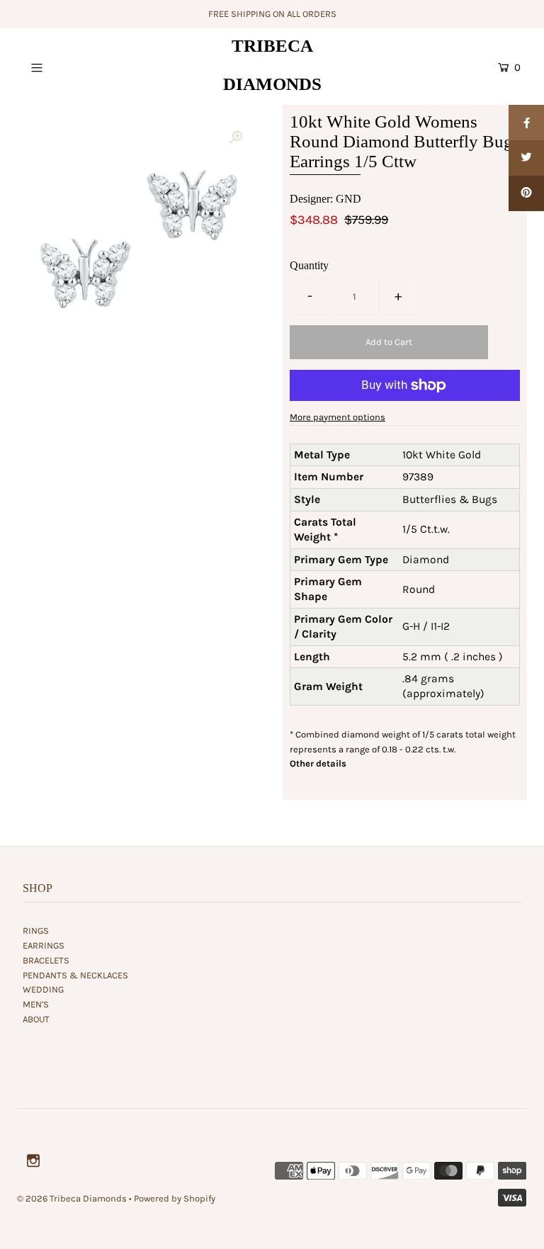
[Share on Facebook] (526, 122)
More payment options (337, 417)
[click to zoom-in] (235, 138)
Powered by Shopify (174, 1198)
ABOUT (36, 1019)
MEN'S (36, 1004)
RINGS (36, 930)
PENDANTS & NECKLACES (75, 975)
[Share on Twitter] (526, 158)
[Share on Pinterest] (526, 193)
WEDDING (43, 989)
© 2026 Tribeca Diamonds (72, 1198)
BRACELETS (46, 960)
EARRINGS (43, 945)
